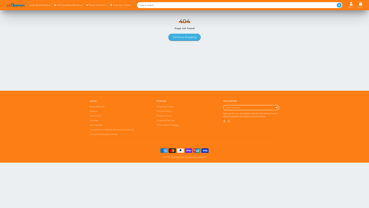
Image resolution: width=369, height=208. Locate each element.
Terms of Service (165, 120)
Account (351, 5)
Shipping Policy (165, 106)
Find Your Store (122, 5)
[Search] (339, 5)
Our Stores (96, 125)
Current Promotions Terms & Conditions (112, 129)
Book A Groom (97, 5)
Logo (15, 5)
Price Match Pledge (167, 125)
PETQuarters (177, 157)
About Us (95, 115)
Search (94, 111)
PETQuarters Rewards (69, 5)
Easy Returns (97, 106)
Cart (360, 5)
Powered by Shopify (195, 157)
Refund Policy (164, 111)
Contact (94, 120)
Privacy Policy (164, 115)
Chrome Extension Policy (104, 134)
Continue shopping (185, 37)
